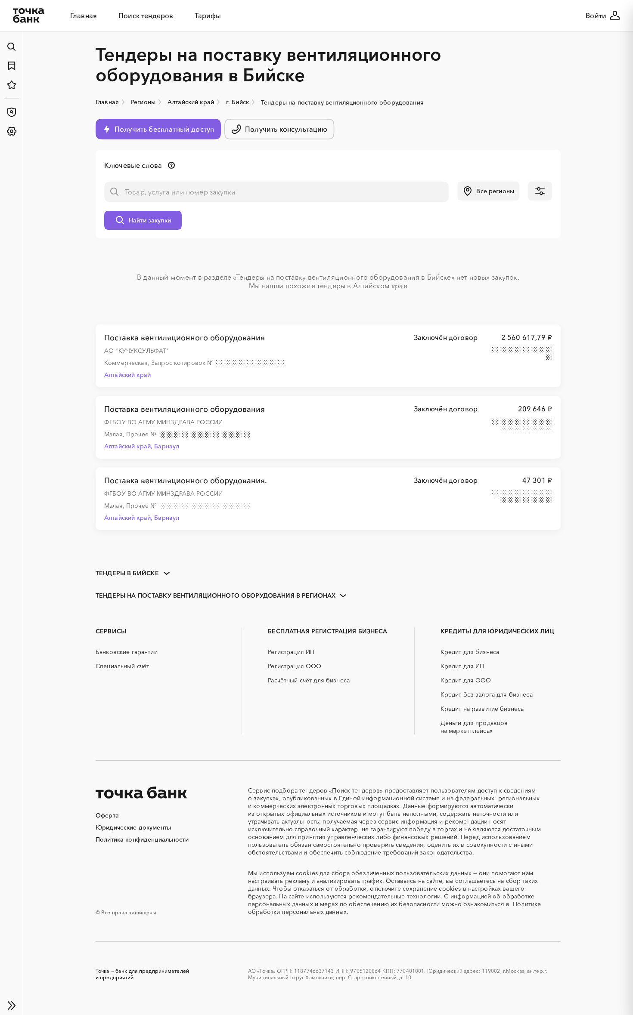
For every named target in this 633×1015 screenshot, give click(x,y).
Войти (596, 15)
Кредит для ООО (466, 680)
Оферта (107, 815)
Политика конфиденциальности (142, 839)
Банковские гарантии (127, 652)
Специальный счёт (122, 666)
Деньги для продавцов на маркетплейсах (474, 726)
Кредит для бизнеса (470, 652)
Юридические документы (133, 827)
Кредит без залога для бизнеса (487, 694)
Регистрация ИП (291, 652)
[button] (488, 191)
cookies (307, 873)
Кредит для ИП (462, 666)
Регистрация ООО (294, 666)
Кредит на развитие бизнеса (482, 709)
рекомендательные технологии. (395, 896)
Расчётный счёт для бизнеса (309, 680)
